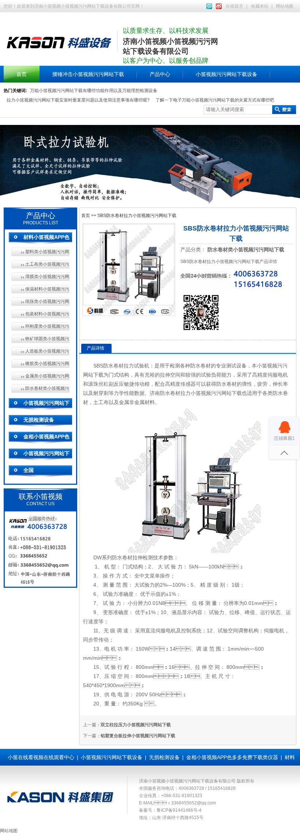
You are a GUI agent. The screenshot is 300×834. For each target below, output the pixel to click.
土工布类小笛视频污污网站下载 (47, 264)
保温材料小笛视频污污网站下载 (47, 289)
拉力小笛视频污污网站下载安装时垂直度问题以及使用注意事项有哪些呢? (78, 100)
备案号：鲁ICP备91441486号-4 (170, 810)
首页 (21, 74)
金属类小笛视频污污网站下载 (47, 375)
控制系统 (191, 630)
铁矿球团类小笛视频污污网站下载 (47, 338)
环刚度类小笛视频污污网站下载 (47, 326)
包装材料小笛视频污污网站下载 (47, 313)
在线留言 (234, 6)
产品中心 (160, 74)
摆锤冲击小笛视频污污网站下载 (88, 74)
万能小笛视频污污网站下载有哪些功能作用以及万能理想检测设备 (93, 90)
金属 (124, 402)
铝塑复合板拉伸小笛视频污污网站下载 (138, 735)
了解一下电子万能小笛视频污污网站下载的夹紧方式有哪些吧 (214, 100)
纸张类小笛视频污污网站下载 (47, 301)
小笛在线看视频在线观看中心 (41, 757)
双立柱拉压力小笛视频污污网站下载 (136, 724)
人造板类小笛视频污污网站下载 (47, 351)
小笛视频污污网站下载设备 (226, 74)
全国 (28, 470)
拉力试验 (134, 366)
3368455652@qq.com (193, 803)
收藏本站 (260, 6)
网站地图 (284, 6)
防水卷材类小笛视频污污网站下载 (47, 388)
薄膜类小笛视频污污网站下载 (47, 276)
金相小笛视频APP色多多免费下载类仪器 (232, 757)
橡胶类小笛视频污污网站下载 (47, 363)
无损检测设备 (38, 420)
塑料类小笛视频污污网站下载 (47, 251)
